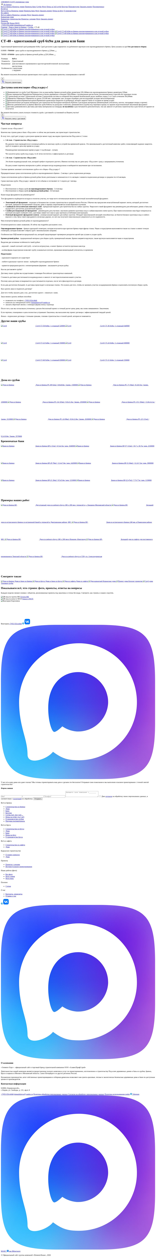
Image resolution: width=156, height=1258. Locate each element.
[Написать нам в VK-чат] (27, 624)
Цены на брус (58, 11)
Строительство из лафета (15, 845)
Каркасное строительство (11, 19)
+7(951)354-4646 (7, 25)
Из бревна (8, 5)
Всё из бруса (6, 11)
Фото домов (10, 876)
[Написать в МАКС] (78, 778)
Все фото (9, 874)
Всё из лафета (6, 15)
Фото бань (9, 878)
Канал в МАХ (27, 599)
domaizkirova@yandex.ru (23, 25)
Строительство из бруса (14, 829)
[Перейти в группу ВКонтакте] (6, 904)
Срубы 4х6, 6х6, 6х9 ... (14, 815)
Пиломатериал (98, 7)
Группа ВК (5, 23)
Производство (73, 7)
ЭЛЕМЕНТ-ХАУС (15, 2)
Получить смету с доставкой (15, 118)
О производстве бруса (14, 837)
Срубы (39, 7)
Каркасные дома (7, 17)
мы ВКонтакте (14, 1251)
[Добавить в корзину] (56, 51)
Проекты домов (18, 7)
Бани (7, 811)
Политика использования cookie (117, 1094)
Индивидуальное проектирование (18, 867)
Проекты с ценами (19, 15)
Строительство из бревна (15, 807)
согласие (108, 796)
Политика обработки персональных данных (50, 1094)
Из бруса (4, 9)
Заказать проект (86, 7)
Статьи (8, 886)
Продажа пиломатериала (15, 821)
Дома (7, 809)
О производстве (70, 11)
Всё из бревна (6, 7)
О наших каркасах (12, 855)
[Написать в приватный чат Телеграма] (23, 624)
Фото (44, 7)
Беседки (65, 7)
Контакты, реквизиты (13, 894)
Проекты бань (30, 7)
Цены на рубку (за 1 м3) (14, 817)
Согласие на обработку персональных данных (86, 1094)
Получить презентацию (13, 82)
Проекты (4, 21)
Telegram (135, 1094)
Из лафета (5, 13)
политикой (17, 799)
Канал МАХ (15, 23)
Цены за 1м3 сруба (54, 7)
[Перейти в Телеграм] (2, 904)
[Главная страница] (2, 5)
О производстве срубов (14, 819)
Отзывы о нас (10, 896)
